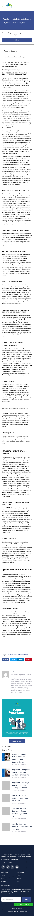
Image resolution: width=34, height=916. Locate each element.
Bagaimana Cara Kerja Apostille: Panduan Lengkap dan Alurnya (20, 785)
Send (26, 899)
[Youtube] (17, 867)
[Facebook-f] (3, 867)
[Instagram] (12, 867)
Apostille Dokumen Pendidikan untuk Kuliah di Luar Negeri (22, 826)
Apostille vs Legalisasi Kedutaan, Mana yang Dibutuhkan (20, 798)
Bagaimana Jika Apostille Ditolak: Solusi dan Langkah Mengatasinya (21, 772)
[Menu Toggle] (25, 6)
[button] (29, 51)
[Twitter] (8, 867)
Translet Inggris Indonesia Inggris (18, 654)
